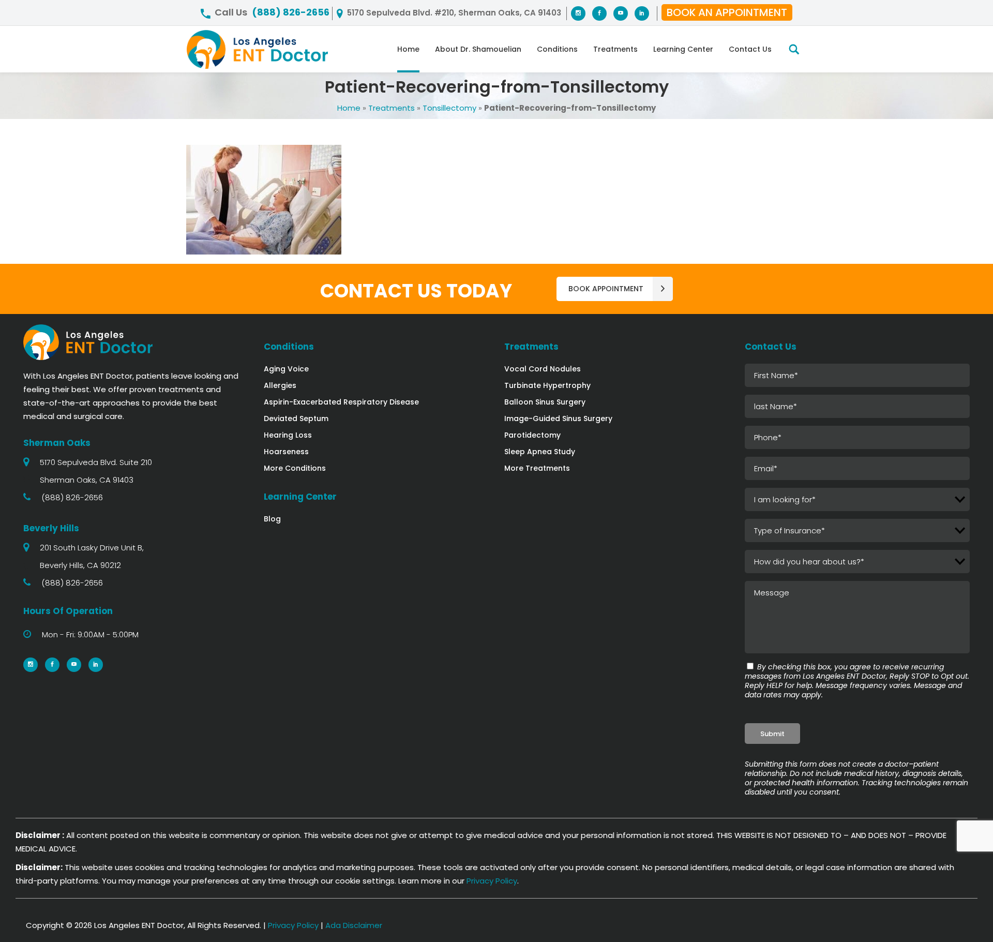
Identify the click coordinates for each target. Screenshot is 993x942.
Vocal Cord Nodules (542, 369)
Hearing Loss (288, 435)
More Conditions (295, 468)
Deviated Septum (296, 418)
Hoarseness (286, 451)
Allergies (280, 385)
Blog (272, 519)
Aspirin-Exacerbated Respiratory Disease (341, 402)
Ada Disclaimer (353, 925)
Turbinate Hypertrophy (547, 385)
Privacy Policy (492, 880)
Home (348, 107)
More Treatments (537, 468)
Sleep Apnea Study (539, 451)
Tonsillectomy (449, 107)
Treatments (391, 107)
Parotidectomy (532, 435)
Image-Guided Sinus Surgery (558, 418)
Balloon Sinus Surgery (544, 402)
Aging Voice (286, 369)
